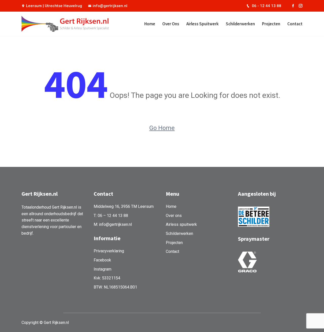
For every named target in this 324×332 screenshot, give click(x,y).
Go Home (162, 127)
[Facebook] (293, 6)
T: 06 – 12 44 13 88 (111, 215)
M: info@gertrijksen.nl (113, 224)
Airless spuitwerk (202, 24)
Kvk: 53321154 (107, 278)
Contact (294, 24)
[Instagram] (300, 6)
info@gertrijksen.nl (110, 6)
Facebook (102, 260)
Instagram (102, 269)
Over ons (170, 24)
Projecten (271, 24)
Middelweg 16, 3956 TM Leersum (124, 206)
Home (149, 24)
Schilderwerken (240, 24)
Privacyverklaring (109, 251)
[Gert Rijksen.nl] (54, 24)
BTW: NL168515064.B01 (115, 287)
